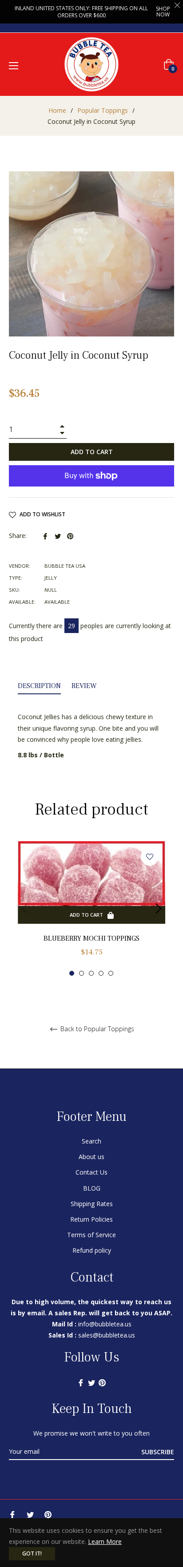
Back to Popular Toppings (96, 1029)
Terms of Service (91, 1235)
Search (91, 1141)
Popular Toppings (102, 110)
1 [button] (71, 973)
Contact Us (91, 1172)
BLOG (91, 1188)
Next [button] (158, 909)
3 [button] (91, 973)
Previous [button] (24, 909)
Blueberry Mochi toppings (91, 938)
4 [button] (101, 973)
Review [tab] (85, 685)
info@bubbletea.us (104, 1324)
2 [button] (81, 973)
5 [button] (110, 973)
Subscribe (157, 1452)
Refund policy (91, 1250)
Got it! (32, 1553)
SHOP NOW (163, 11)
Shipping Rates (92, 1203)
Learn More (105, 1541)
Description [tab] (39, 685)
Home (57, 110)
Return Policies (91, 1219)
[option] (91, 909)
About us (91, 1156)
